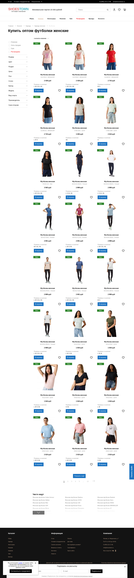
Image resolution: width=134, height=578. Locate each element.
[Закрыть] (35, 563)
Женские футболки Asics (105, 500)
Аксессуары (51, 18)
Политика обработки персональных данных (113, 562)
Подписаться (96, 571)
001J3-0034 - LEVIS (111, 344)
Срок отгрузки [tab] (14, 105)
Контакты (54, 550)
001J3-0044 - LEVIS (47, 397)
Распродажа (80, 18)
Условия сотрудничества (22, 1)
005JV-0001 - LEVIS (111, 397)
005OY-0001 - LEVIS (47, 451)
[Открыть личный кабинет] (114, 10)
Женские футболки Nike (40, 503)
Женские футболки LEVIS (73, 500)
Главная (10, 26)
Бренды (91, 18)
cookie (20, 563)
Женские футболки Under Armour (43, 497)
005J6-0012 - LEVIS (79, 397)
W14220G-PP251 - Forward (47, 291)
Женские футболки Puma (73, 505)
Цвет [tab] (10, 62)
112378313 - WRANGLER (48, 77)
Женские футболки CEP (40, 505)
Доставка (70, 541)
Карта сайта (70, 550)
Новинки (63, 18)
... (83, 481)
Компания (107, 533)
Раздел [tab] (11, 66)
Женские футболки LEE (72, 503)
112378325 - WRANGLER (79, 77)
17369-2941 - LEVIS (79, 130)
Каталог (19, 26)
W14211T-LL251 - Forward (79, 237)
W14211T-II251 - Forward (47, 237)
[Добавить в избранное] (59, 90)
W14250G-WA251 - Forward (47, 344)
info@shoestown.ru (119, 1)
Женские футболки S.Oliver (106, 511)
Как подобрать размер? (74, 544)
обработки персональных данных (83, 576)
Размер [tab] (11, 57)
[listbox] (41, 38)
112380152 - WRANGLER (48, 130)
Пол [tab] (10, 76)
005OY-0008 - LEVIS (79, 451)
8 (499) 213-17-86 (105, 1)
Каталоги (101, 18)
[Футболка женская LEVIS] (79, 111)
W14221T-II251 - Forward (79, 291)
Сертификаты (71, 547)
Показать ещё (79, 476)
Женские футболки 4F (104, 508)
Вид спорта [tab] (13, 95)
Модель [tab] (11, 91)
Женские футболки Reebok (106, 497)
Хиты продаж (16, 45)
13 (88, 481)
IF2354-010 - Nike (47, 184)
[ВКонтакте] (113, 551)
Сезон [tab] (11, 81)
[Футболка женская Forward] (79, 165)
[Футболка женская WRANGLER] (47, 58)
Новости (53, 553)
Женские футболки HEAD (105, 503)
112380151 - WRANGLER (111, 77)
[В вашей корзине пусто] (125, 10)
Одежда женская (39, 26)
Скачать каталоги (56, 544)
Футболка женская (47, 75)
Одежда (40, 18)
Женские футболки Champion (74, 508)
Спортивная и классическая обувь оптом (18, 9)
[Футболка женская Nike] (47, 165)
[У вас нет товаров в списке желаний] (119, 10)
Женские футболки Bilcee (41, 508)
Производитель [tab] (14, 100)
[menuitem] (32, 19)
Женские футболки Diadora (74, 497)
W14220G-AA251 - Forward (111, 237)
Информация (57, 533)
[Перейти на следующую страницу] (94, 481)
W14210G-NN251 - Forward (79, 184)
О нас (10, 1)
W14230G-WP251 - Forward (111, 291)
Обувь (32, 18)
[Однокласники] (115, 551)
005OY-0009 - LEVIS (111, 451)
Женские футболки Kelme (73, 511)
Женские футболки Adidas (41, 500)
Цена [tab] (10, 71)
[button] (108, 9)
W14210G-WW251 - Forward (111, 184)
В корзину (38, 90)
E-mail (65, 571)
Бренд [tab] (11, 86)
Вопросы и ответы (56, 547)
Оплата (69, 538)
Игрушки (10, 547)
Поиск (80, 10)
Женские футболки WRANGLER (107, 505)
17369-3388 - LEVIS (111, 130)
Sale (71, 18)
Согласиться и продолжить (21, 571)
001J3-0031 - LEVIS (79, 344)
